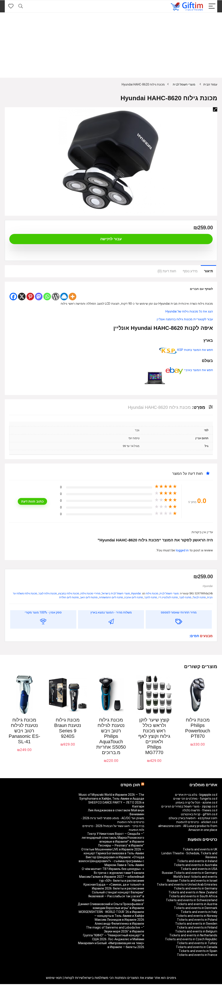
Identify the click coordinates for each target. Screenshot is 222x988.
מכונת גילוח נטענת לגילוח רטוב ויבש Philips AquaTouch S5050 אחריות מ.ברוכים (111, 736)
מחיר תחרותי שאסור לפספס (179, 612)
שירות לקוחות (73, 978)
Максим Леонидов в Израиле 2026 (119, 919)
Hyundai (208, 586)
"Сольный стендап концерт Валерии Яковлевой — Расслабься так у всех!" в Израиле (116, 896)
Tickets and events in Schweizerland (191, 900)
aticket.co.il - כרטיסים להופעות (196, 822)
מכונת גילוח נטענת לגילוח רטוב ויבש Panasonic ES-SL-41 (24, 730)
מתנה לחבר (150, 597)
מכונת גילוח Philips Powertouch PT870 (197, 728)
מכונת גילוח (152, 593)
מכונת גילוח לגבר (47, 593)
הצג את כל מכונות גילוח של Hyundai (189, 311)
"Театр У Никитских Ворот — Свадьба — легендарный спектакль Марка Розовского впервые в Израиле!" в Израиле (113, 837)
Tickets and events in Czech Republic (191, 939)
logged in (182, 550)
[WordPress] (55, 296)
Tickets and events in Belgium (196, 931)
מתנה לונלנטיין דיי (168, 597)
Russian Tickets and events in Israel (192, 880)
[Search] (20, 6)
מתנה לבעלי (199, 597)
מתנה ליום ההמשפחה (111, 597)
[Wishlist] (10, 6)
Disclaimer (29, 986)
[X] (22, 296)
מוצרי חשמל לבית (184, 84)
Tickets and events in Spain (198, 951)
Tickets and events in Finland (197, 927)
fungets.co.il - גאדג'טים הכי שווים (195, 798)
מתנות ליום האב (89, 597)
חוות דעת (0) (167, 271)
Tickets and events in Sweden (196, 923)
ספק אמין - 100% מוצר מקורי (43, 612)
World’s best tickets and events (195, 876)
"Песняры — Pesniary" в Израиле (121, 845)
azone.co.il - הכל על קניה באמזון (196, 802)
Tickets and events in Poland (197, 919)
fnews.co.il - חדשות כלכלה (199, 810)
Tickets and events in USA (199, 869)
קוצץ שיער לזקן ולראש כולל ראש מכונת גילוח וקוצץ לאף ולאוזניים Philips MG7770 (154, 736)
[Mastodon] (38, 296)
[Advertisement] (111, 45)
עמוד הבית (210, 84)
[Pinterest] (30, 296)
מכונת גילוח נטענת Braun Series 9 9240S (67, 728)
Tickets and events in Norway (196, 915)
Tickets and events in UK (200, 849)
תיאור (208, 271)
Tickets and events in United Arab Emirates (187, 884)
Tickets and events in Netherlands (193, 935)
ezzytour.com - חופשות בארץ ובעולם (193, 818)
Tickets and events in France (197, 955)
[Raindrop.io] (64, 296)
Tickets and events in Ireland (197, 861)
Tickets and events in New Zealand (192, 892)
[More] (72, 296)
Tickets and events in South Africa (193, 896)
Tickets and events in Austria (196, 904)
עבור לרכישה (111, 239)
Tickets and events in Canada (196, 947)
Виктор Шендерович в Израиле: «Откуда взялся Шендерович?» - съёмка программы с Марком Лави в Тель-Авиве (111, 861)
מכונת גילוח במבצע (68, 593)
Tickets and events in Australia (195, 865)
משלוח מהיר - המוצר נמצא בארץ (111, 612)
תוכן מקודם (130, 785)
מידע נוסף (190, 271)
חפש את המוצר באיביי (198, 370)
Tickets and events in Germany (195, 888)
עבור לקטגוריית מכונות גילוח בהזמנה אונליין (185, 319)
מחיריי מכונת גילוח (90, 593)
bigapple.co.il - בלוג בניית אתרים (196, 794)
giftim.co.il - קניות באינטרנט (199, 814)
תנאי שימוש (54, 978)
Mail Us (16, 986)
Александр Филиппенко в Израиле (119, 923)
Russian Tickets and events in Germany (189, 873)
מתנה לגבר (185, 597)
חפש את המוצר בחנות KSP (194, 350)
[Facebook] (13, 296)
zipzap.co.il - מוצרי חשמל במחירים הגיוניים (189, 806)
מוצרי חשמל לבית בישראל (116, 593)
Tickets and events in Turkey (197, 943)
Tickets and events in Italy (199, 912)
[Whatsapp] (47, 296)
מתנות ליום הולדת (69, 597)
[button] (215, 109)
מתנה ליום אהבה (133, 597)
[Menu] (212, 6)
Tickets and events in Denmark (195, 908)
